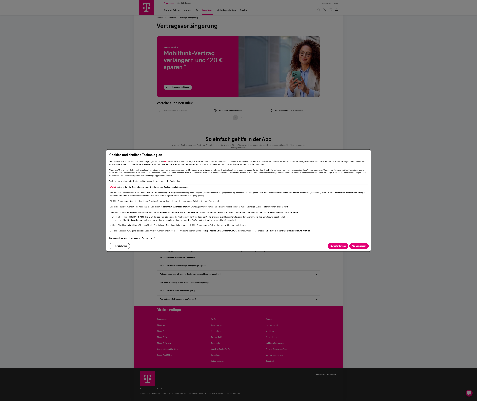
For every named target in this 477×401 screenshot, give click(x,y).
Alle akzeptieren (359, 246)
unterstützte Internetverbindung (348, 192)
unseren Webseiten (301, 192)
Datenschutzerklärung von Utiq (296, 230)
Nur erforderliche (338, 246)
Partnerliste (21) (149, 238)
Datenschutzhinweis (118, 238)
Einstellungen (121, 246)
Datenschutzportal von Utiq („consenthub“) (215, 230)
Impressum (134, 238)
